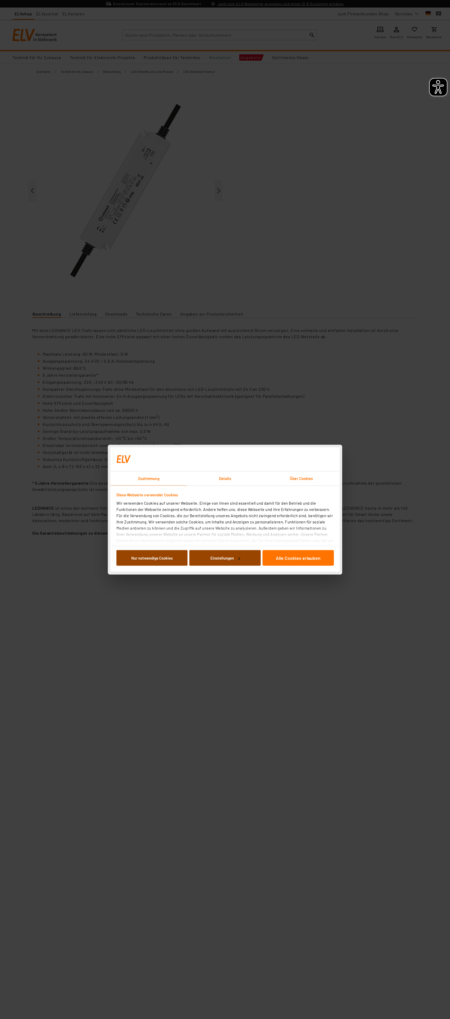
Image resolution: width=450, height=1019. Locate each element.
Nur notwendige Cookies (152, 558)
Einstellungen (222, 558)
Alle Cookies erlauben (298, 558)
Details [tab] (225, 478)
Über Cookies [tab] (301, 478)
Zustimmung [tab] (148, 478)
